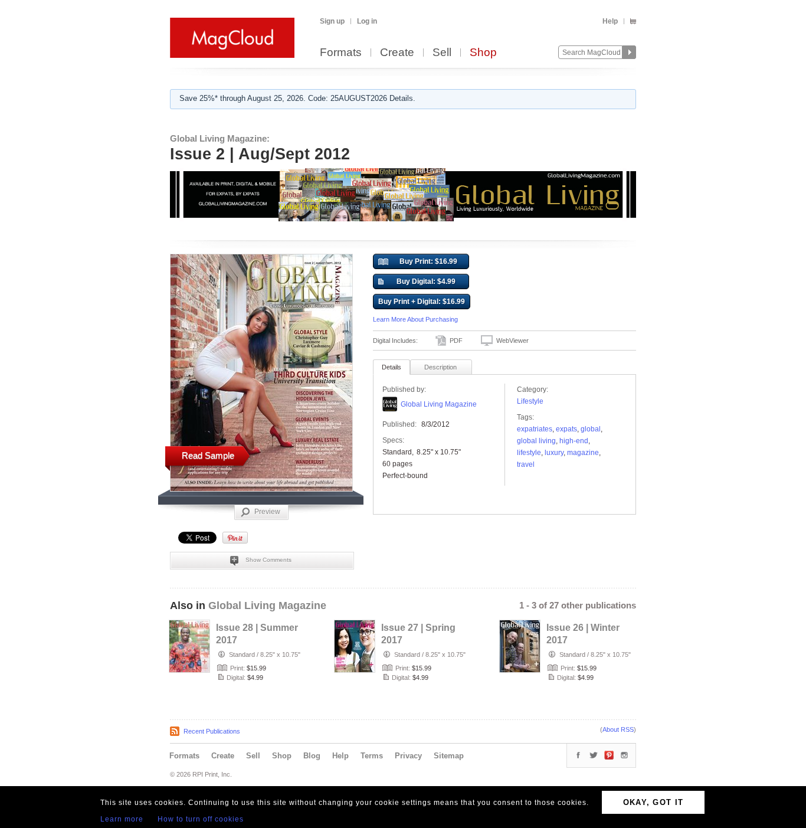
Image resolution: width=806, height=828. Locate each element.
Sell (442, 52)
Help (610, 21)
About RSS (618, 729)
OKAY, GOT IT (653, 802)
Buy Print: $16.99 (428, 261)
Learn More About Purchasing (415, 319)
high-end (573, 441)
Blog (311, 755)
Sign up (332, 21)
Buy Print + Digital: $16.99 (421, 301)
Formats (341, 52)
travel (526, 464)
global (591, 429)
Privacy (408, 755)
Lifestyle (530, 401)
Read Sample (208, 455)
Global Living (536, 441)
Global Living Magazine (439, 404)
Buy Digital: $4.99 (426, 281)
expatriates (534, 429)
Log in (367, 21)
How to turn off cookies (201, 819)
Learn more (121, 819)
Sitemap (449, 755)
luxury (554, 453)
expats (566, 429)
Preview (267, 512)
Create (397, 52)
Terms (372, 755)
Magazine (583, 453)
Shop (483, 52)
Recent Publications (212, 731)
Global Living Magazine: (220, 138)
